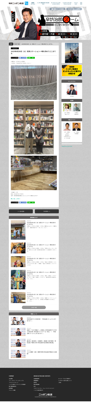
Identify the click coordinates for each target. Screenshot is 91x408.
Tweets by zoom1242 (66, 146)
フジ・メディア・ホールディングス (16, 380)
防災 (35, 386)
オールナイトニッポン (56, 3)
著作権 (35, 382)
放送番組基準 (36, 378)
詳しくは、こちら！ (15, 198)
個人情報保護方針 (12, 386)
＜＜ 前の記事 (21, 211)
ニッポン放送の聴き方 (38, 390)
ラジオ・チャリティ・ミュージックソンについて (44, 388)
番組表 (33, 3)
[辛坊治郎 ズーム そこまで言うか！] (45, 23)
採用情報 (11, 388)
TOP (11, 44)
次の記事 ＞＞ (47, 211)
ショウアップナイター (67, 3)
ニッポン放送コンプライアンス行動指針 (17, 384)
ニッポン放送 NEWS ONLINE (43, 3)
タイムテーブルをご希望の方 (64, 378)
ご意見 (59, 382)
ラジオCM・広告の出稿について (65, 380)
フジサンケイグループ (13, 382)
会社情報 (11, 378)
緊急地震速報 (36, 384)
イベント (76, 3)
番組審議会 (36, 380)
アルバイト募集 (12, 390)
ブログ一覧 (16, 44)
